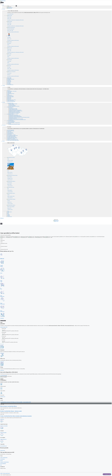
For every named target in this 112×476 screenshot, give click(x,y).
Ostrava (8, 214)
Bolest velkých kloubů (10, 96)
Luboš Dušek (9, 81)
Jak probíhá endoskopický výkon (11, 137)
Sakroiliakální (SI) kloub (10, 93)
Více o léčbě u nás (3, 320)
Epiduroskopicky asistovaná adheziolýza (14, 115)
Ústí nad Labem (9, 216)
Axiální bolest (9, 92)
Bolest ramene (9, 98)
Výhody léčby (9, 131)
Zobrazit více (2, 353)
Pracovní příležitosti (3, 463)
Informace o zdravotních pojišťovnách (12, 139)
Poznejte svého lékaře (3, 432)
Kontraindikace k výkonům (11, 138)
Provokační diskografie (12, 105)
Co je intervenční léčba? (3, 375)
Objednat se (2, 218)
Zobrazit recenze (2, 450)
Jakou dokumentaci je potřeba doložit (12, 135)
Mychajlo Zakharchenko (10, 79)
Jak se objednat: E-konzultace (11, 134)
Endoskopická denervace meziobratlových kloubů (16, 118)
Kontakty (3, 141)
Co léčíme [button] (3, 85)
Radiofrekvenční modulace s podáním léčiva (15, 110)
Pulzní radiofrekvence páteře (13, 108)
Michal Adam (9, 80)
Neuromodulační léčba (10, 120)
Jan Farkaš (8, 83)
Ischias (8, 94)
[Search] (16, 5)
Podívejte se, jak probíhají (3, 425)
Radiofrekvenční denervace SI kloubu (14, 111)
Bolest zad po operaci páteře (11, 101)
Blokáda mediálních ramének (13, 103)
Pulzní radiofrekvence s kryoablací (14, 113)
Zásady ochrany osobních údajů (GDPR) (13, 140)
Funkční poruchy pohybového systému (14, 124)
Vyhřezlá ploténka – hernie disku (11, 91)
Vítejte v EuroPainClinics (3, 457)
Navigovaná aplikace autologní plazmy (14, 122)
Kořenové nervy (9, 95)
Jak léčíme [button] (3, 102)
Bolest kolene (9, 97)
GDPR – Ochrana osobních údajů (5, 473)
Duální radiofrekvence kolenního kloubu (14, 112)
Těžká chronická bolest (10, 100)
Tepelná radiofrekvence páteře (13, 109)
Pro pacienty (4, 125)
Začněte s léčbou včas (3, 439)
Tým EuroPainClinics (10, 84)
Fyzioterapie (9, 123)
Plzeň (8, 212)
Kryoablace (10, 107)
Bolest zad (8, 90)
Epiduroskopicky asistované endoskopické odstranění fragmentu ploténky (19, 117)
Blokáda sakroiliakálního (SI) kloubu (14, 106)
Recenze (1, 460)
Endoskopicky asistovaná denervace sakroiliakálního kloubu (17, 119)
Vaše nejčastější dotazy (10, 133)
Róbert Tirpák (9, 77)
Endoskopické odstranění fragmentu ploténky (15, 116)
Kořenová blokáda (11, 104)
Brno (8, 213)
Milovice (8, 215)
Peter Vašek (9, 82)
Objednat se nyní (2, 396)
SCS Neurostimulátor (12, 121)
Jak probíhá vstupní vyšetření (11, 136)
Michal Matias (9, 78)
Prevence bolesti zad (10, 132)
